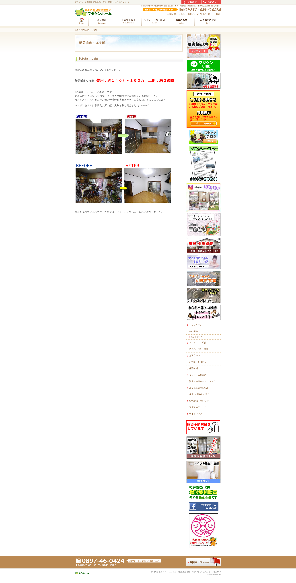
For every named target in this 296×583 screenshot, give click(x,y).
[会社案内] (102, 21)
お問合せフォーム (203, 561)
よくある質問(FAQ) (198, 388)
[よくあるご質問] (208, 21)
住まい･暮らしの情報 (199, 394)
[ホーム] (81, 21)
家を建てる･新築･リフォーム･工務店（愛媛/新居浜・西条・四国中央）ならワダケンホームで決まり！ (186, 572)
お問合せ (211, 2)
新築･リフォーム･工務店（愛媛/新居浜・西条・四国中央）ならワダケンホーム (102, 2)
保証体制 (193, 368)
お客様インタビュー (199, 362)
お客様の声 (194, 355)
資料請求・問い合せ (199, 401)
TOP (76, 30)
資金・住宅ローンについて (202, 381)
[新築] (128, 21)
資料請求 (191, 2)
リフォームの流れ (197, 375)
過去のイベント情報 (199, 349)
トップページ (195, 325)
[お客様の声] (181, 21)
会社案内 (193, 331)
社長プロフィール (198, 337)
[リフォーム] (155, 21)
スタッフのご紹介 (197, 342)
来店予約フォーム (197, 407)
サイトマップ (195, 414)
